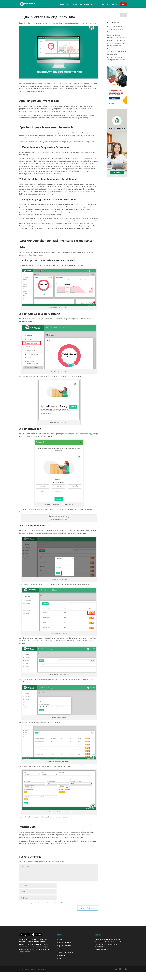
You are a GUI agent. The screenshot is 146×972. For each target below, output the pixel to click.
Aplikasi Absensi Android (66, 942)
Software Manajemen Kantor (77, 23)
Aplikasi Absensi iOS (64, 946)
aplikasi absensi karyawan (59, 83)
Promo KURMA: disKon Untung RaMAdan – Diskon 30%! (116, 59)
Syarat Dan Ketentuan (65, 952)
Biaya (86, 4)
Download (95, 4)
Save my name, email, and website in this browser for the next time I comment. (47, 903)
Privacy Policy (62, 955)
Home (62, 4)
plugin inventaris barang (83, 434)
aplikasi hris (76, 841)
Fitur (69, 4)
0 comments (92, 23)
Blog (59, 958)
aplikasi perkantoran (49, 23)
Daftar (114, 4)
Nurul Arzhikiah (26, 23)
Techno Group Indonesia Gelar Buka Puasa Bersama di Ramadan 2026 (116, 51)
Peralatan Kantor (61, 23)
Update (60, 949)
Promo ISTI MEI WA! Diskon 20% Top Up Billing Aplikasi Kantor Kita (116, 29)
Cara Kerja (77, 4)
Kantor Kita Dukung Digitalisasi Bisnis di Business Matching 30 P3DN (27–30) (116, 37)
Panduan (105, 4)
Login (123, 4)
